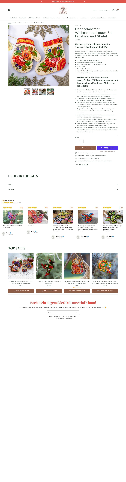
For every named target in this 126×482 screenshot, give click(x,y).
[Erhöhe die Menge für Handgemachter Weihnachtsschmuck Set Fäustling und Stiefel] (82, 141)
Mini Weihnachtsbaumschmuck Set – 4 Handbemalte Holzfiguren (21, 282)
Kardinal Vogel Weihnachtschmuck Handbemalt (49, 282)
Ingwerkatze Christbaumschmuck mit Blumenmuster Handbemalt (77, 282)
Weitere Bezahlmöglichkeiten (107, 151)
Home (9, 22)
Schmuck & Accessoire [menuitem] (70, 18)
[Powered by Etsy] (25, 208)
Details (10, 184)
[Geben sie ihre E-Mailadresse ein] (77, 312)
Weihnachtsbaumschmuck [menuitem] (51, 18)
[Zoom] (67, 27)
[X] (82, 165)
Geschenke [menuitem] (111, 18)
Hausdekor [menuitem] (83, 18)
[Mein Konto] (113, 10)
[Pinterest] (85, 165)
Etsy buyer (39, 236)
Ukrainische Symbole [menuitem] (97, 18)
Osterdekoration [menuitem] (34, 18)
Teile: (76, 164)
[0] (116, 10)
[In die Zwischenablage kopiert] (87, 165)
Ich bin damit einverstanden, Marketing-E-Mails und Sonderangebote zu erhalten (64, 317)
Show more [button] (36, 231)
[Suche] (9, 10)
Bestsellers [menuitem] (13, 18)
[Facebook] (80, 165)
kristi (12, 231)
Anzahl (77, 137)
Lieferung (11, 189)
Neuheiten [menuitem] (22, 18)
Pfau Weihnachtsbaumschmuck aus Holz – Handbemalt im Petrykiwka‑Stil (105, 282)
